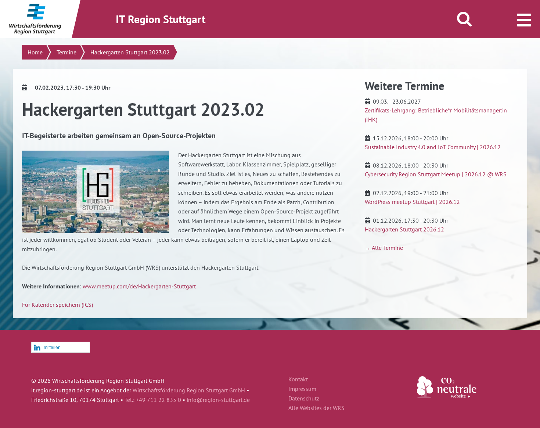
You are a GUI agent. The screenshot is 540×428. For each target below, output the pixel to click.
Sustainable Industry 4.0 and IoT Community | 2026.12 (433, 147)
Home (35, 52)
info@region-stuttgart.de (218, 399)
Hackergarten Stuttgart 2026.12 (404, 229)
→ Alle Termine (384, 247)
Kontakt (298, 379)
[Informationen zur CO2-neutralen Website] (446, 396)
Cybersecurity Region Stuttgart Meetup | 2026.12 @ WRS (436, 174)
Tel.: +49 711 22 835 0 (153, 399)
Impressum (302, 389)
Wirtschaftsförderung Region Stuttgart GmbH (189, 390)
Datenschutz (303, 398)
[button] (61, 347)
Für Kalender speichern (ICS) (57, 304)
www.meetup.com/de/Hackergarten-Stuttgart (139, 286)
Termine (66, 52)
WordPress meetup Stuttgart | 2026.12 (412, 201)
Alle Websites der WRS (316, 408)
